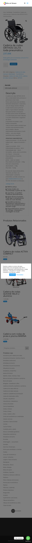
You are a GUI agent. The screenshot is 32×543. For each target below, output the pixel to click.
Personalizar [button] (20, 274)
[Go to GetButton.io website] (28, 541)
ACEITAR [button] (12, 274)
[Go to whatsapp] (28, 538)
